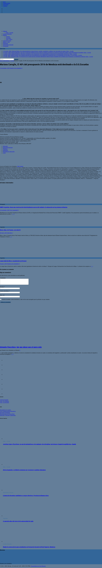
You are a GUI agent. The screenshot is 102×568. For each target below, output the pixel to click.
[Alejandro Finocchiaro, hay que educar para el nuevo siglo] (25, 343)
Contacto (5, 6)
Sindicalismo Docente (8, 44)
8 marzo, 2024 (3, 263)
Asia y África (9, 39)
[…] (13, 214)
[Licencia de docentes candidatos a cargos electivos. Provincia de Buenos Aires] (15, 490)
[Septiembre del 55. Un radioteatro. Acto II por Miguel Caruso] (6, 379)
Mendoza (5, 149)
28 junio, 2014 (3, 233)
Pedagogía (5, 43)
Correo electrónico (4, 291)
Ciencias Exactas (7, 40)
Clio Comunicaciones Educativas (8, 411)
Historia (5, 35)
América (8, 36)
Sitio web (2, 295)
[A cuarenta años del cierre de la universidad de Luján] (15, 515)
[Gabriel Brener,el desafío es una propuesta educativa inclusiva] (6, 360)
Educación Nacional (8, 147)
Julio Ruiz (9, 233)
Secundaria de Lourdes (5, 410)
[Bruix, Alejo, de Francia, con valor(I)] (3, 225)
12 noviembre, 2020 (4, 210)
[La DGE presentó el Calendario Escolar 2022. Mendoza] (6, 389)
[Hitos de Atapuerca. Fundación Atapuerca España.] (6, 369)
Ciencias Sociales (4, 399)
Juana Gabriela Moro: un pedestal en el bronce (13, 261)
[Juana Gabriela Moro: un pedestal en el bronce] (12, 256)
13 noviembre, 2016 (4, 68)
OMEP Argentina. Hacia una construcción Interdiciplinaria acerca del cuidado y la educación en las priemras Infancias (33, 207)
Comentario (3, 278)
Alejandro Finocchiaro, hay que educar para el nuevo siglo (21, 347)
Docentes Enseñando (5, 412)
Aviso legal (5, 4)
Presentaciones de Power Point (7, 414)
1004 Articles (20, 166)
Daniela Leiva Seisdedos (15, 68)
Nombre (2, 287)
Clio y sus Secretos (4, 402)
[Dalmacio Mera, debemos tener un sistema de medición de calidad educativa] (6, 365)
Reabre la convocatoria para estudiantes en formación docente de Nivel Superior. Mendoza (29, 547)
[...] (12, 354)
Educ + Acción (9, 32)
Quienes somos (6, 3)
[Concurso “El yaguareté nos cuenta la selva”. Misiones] (6, 384)
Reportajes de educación (8, 151)
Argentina (8, 38)
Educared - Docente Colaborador (8, 415)
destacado (5, 146)
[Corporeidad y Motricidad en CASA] (6, 374)
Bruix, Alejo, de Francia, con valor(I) (10, 230)
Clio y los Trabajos (4, 401)
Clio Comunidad (14, 210)
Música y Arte (6, 42)
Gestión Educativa (7, 34)
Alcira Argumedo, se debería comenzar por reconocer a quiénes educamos (24, 470)
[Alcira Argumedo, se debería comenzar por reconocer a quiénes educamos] (15, 464)
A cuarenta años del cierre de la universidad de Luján (18, 521)
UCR (4, 153)
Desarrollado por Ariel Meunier (38, 566)
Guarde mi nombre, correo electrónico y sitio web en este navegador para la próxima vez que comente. (25, 299)
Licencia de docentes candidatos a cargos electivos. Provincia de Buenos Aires (26, 495)
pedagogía (5, 150)
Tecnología (5, 46)
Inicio (4, 1)
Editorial (5, 31)
